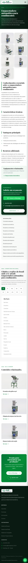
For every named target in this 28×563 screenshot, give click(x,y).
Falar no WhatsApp (12, 473)
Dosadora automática (8, 224)
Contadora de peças (8, 221)
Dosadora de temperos (8, 240)
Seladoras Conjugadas (6, 532)
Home (2, 7)
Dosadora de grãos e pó (8, 237)
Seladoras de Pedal (5, 529)
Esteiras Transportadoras (7, 535)
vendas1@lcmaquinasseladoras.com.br (14, 205)
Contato (3, 518)
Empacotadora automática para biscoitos (13, 256)
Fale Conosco (13, 210)
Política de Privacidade (6, 560)
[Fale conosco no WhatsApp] (25, 560)
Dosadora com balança (8, 227)
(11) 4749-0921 (8, 203)
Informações (4, 515)
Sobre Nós (3, 508)
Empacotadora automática (10, 249)
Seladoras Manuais (5, 526)
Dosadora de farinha (8, 234)
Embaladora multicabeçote (10, 246)
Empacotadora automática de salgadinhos (13, 253)
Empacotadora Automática (12, 175)
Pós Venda (3, 512)
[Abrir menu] (25, 2)
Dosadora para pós (7, 243)
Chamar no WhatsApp (15, 198)
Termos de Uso (14, 560)
